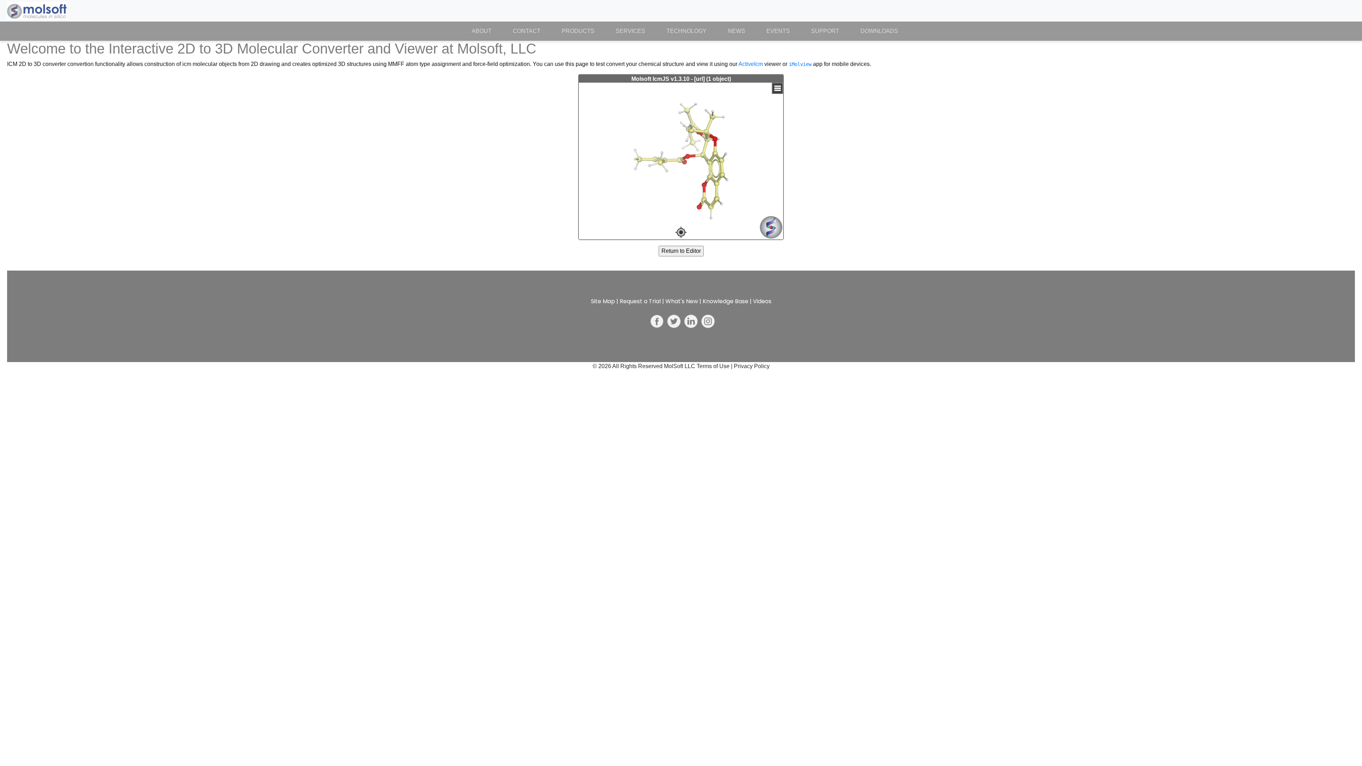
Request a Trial (640, 301)
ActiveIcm (750, 64)
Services (630, 31)
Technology (686, 31)
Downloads (879, 31)
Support (825, 31)
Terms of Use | (715, 366)
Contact (527, 31)
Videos (762, 301)
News (736, 31)
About (487, 31)
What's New (681, 301)
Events (778, 31)
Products (578, 31)
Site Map (603, 301)
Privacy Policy (752, 366)
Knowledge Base (725, 301)
